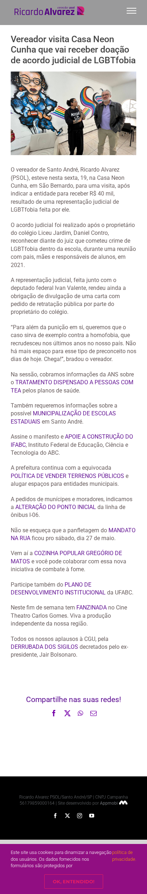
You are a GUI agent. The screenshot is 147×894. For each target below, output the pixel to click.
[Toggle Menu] (132, 11)
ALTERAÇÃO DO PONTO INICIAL (55, 507)
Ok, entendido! (74, 881)
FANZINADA (91, 607)
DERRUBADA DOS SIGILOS (44, 646)
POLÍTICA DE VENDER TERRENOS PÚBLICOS (67, 476)
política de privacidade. (124, 855)
